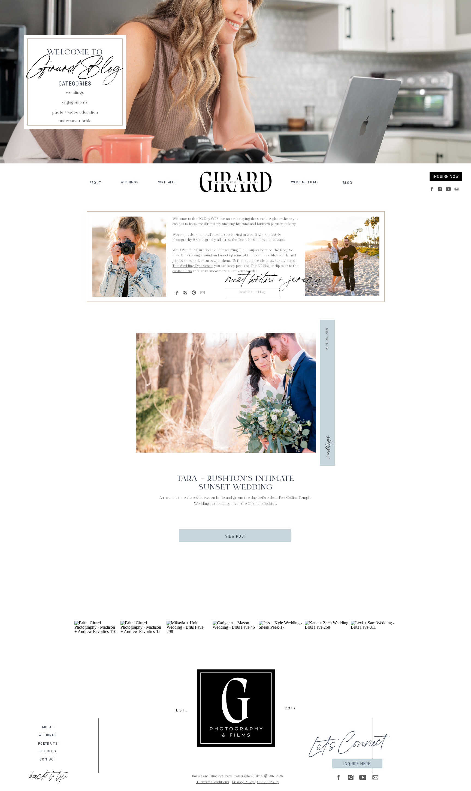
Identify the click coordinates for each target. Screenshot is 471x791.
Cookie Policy (268, 782)
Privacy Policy (243, 782)
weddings (326, 447)
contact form (182, 271)
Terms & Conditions (212, 782)
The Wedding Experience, (193, 266)
